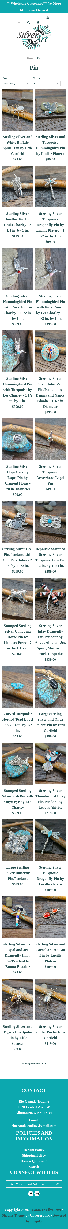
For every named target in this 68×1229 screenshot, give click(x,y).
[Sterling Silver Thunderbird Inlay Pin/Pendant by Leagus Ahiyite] (50, 764)
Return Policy (34, 1150)
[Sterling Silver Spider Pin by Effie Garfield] (50, 1000)
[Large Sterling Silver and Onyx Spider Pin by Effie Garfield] (50, 687)
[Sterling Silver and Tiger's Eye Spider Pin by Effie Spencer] (17, 1000)
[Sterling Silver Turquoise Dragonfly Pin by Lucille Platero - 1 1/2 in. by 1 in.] (50, 187)
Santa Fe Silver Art (46, 1210)
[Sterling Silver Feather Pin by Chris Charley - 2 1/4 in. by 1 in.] (17, 187)
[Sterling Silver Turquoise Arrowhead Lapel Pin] (50, 440)
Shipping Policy (34, 1155)
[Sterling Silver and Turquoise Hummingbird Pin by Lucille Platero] (50, 110)
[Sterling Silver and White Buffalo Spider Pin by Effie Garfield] (17, 110)
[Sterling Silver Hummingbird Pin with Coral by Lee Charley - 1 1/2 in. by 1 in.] (17, 269)
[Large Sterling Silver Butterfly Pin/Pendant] (17, 841)
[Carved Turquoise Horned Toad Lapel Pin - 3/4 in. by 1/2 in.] (17, 687)
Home (30, 58)
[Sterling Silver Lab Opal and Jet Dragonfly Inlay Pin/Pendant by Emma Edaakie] (17, 918)
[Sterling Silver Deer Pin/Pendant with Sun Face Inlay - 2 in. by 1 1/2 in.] (17, 522)
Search (34, 1166)
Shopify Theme (13, 1215)
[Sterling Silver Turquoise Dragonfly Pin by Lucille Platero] (50, 841)
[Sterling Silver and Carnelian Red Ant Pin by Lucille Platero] (50, 918)
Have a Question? (34, 1161)
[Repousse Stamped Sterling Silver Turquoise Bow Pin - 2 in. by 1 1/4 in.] (50, 522)
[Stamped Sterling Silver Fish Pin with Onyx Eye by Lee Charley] (17, 764)
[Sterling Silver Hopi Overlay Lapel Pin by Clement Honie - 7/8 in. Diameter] (17, 440)
